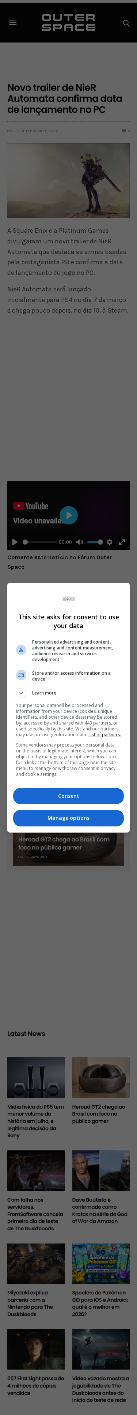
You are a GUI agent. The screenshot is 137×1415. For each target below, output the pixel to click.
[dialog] (68, 708)
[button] (68, 693)
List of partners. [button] (104, 735)
